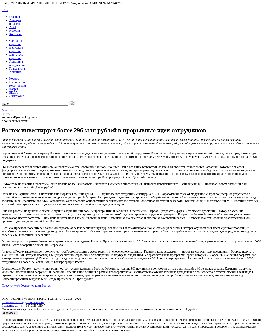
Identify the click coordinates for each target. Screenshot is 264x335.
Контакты (15, 34)
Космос (14, 78)
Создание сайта (12, 305)
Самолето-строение (16, 42)
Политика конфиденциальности (23, 302)
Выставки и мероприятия (17, 83)
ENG (5, 10)
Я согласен (9, 312)
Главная (14, 16)
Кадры (13, 89)
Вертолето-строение (16, 49)
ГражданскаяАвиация (17, 70)
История (14, 30)
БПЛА (13, 92)
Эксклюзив (16, 96)
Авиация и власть (15, 22)
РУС (5, 6)
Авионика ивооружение (17, 63)
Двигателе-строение (16, 56)
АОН (12, 27)
